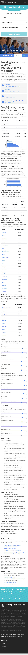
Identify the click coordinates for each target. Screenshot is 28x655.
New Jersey (4, 276)
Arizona (3, 263)
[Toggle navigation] (25, 2)
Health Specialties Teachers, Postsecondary (14, 552)
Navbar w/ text (9, 2)
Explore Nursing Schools (11, 599)
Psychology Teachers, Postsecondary (12, 550)
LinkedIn (4, 646)
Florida (3, 242)
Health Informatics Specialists (10, 547)
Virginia (3, 260)
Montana (4, 335)
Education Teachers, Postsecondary (12, 553)
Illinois (3, 254)
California (4, 232)
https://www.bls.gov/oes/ (9, 577)
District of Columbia (6, 307)
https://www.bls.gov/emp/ (10, 582)
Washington (4, 288)
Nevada (4, 332)
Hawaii (3, 310)
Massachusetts (5, 251)
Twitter (3, 649)
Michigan (4, 266)
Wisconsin (4, 270)
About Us (3, 634)
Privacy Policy (12, 634)
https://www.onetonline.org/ (18, 578)
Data (7, 634)
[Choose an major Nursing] (14, 17)
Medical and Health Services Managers (12, 545)
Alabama (4, 285)
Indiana (3, 282)
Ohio (3, 248)
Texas (3, 235)
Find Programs (14, 34)
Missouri (4, 291)
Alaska (3, 329)
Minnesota (4, 279)
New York (4, 238)
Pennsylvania (5, 245)
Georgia (4, 273)
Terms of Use (4, 638)
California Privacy (20, 634)
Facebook (4, 643)
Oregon (4, 317)
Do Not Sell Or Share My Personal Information (11, 636)
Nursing (5, 536)
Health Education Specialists (10, 548)
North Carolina (5, 257)
